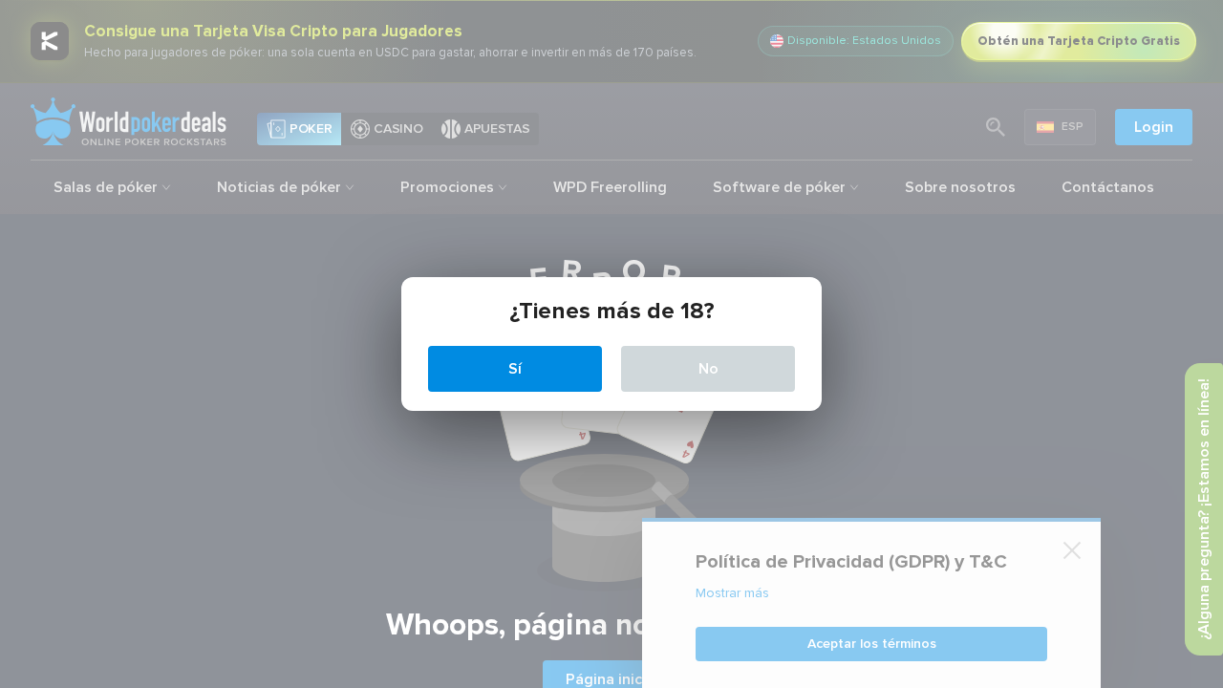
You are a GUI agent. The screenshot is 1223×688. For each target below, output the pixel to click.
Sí (515, 368)
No (708, 368)
